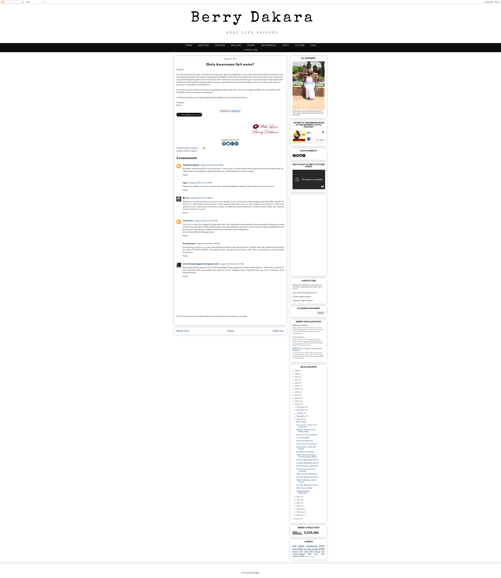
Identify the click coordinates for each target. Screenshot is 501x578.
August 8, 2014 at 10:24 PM (206, 221)
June (299, 500)
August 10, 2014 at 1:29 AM (208, 243)
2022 (297, 380)
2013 (297, 519)
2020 (297, 386)
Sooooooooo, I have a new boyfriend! (306, 426)
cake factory (307, 556)
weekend (311, 546)
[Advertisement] (309, 234)
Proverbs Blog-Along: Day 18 (307, 463)
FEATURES (220, 45)
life (295, 546)
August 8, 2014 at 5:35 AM (211, 165)
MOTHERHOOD (268, 45)
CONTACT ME (250, 50)
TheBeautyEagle (191, 165)
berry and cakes (301, 552)
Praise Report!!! (298, 337)
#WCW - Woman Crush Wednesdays (305, 431)
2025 (297, 371)
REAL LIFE (236, 45)
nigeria (193, 151)
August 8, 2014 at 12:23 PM (200, 183)
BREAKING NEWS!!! (300, 325)
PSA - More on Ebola (304, 488)
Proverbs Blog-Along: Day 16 (307, 485)
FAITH (285, 45)
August (300, 419)
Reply (185, 175)
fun (295, 549)
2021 (297, 383)
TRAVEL (251, 45)
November (301, 410)
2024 (297, 374)
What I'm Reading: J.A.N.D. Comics (306, 481)
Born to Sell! (301, 422)
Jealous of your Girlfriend (306, 444)
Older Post (278, 331)
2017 (297, 395)
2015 (297, 401)
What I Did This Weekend (306, 474)
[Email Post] (236, 145)
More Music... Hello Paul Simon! (306, 448)
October (300, 413)
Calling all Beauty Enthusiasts (303, 492)
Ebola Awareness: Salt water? (307, 466)
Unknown (188, 221)
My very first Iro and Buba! (306, 435)
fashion (296, 556)
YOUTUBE (300, 45)
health (186, 151)
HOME (189, 45)
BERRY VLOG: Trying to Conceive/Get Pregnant (307, 349)
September (301, 416)
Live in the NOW (302, 438)
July (298, 497)
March (299, 509)
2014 (297, 404)
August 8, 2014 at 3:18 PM (201, 198)
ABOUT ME (203, 45)
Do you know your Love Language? (305, 470)
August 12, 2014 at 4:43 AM (232, 264)
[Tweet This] (228, 145)
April (299, 506)
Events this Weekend (304, 441)
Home (230, 331)
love (316, 554)
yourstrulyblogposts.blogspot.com (201, 264)
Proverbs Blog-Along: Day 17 (307, 477)
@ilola (186, 198)
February (300, 512)
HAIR (313, 45)
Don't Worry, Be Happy (305, 452)
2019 (297, 389)
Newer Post (182, 331)
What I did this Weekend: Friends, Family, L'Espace (306, 456)
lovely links (311, 549)
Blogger (256, 573)
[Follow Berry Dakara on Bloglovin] (230, 111)
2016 (297, 398)
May (298, 503)
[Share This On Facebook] (224, 145)
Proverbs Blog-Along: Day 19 (307, 460)
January (300, 515)
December (301, 407)
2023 (297, 377)
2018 (297, 392)
